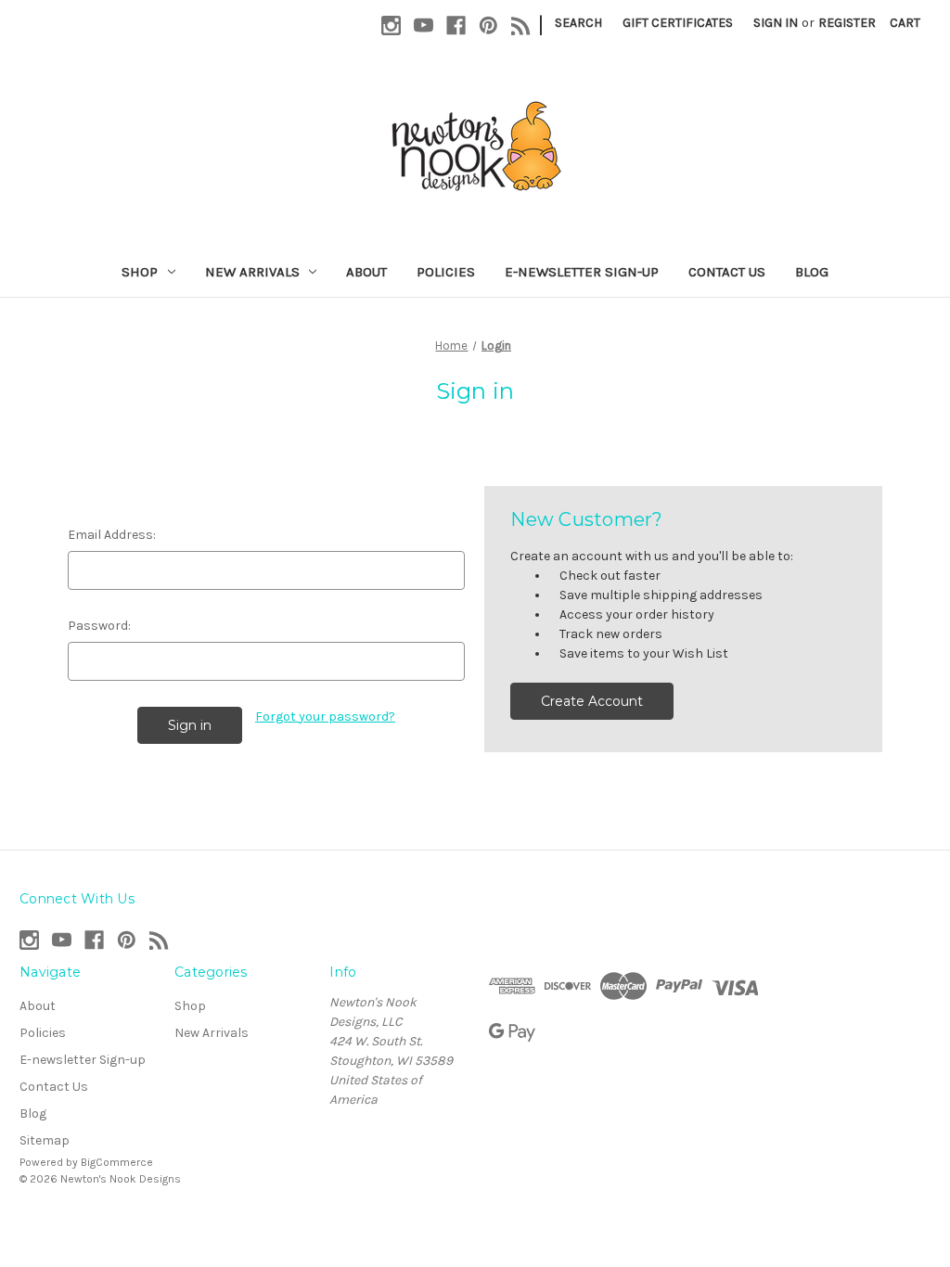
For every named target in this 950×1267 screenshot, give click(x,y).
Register (847, 23)
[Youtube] (423, 25)
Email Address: (112, 535)
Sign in (775, 23)
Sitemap (44, 1140)
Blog (811, 271)
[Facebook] (456, 25)
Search (578, 23)
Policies (446, 271)
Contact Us (726, 271)
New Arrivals (252, 271)
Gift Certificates (678, 23)
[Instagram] (391, 25)
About (366, 271)
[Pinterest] (488, 25)
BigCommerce (117, 1162)
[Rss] (521, 25)
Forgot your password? (325, 716)
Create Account (592, 701)
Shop (140, 271)
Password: (99, 626)
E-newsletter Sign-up (582, 271)
